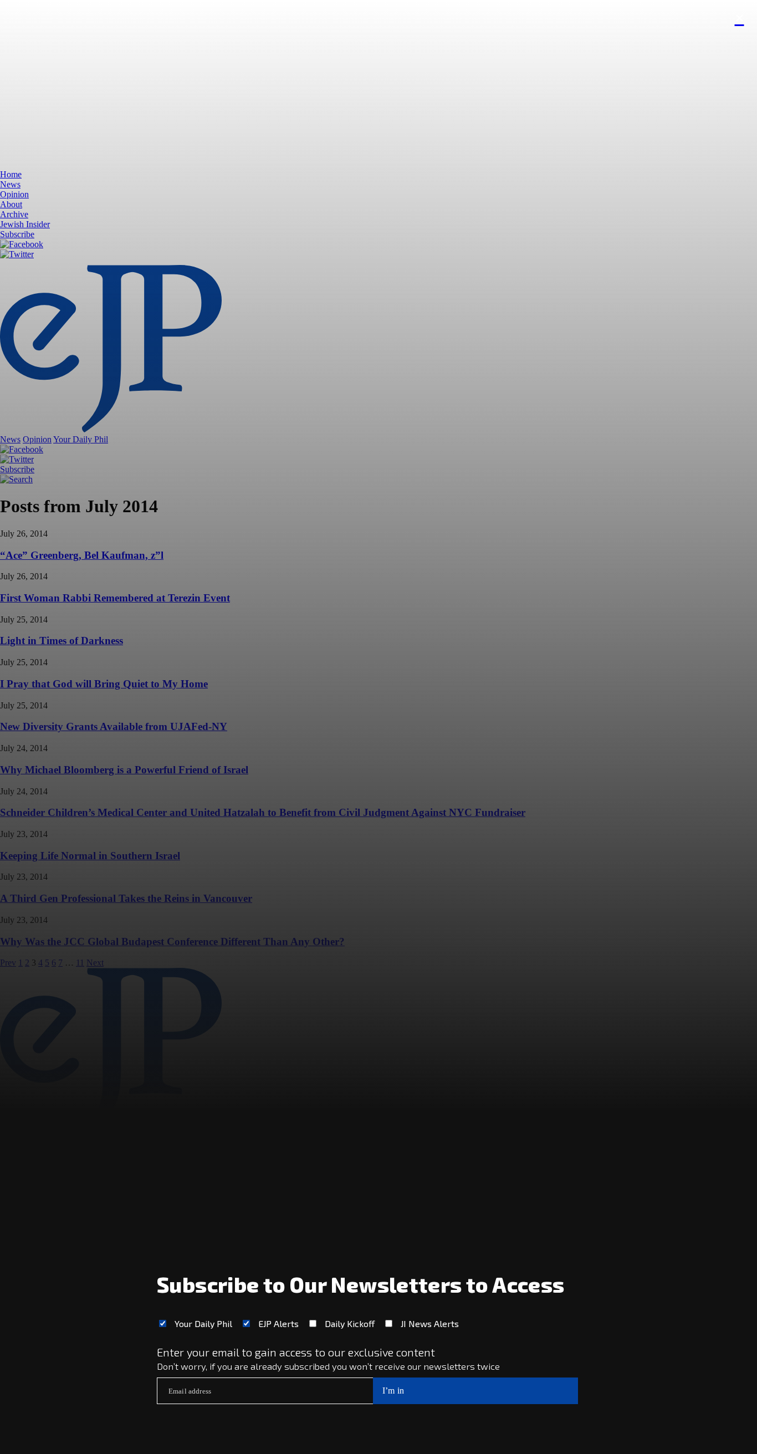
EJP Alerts (278, 1323)
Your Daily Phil (203, 1323)
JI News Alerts (430, 1323)
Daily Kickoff (350, 1323)
